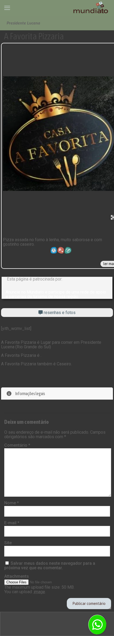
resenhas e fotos (59, 312)
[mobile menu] (7, 7)
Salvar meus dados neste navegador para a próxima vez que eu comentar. (49, 565)
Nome (11, 503)
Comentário (17, 445)
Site (8, 543)
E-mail (11, 523)
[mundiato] (91, 8)
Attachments (16, 576)
